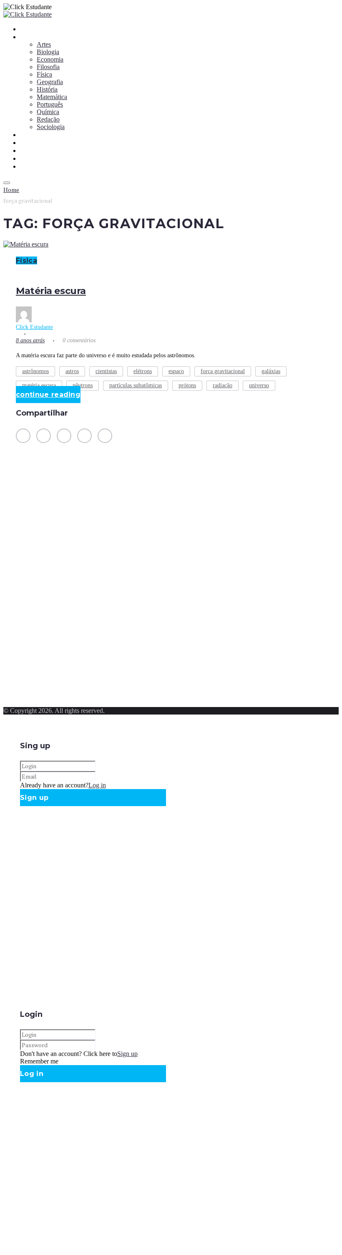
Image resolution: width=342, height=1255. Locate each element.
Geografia (50, 81)
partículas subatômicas (135, 385)
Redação (48, 119)
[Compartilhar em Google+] (64, 435)
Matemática (52, 96)
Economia (50, 59)
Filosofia (48, 66)
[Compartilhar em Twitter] (43, 435)
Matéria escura (51, 290)
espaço (176, 371)
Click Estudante (34, 327)
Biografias (38, 143)
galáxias (271, 371)
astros (72, 371)
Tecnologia (40, 158)
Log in (97, 785)
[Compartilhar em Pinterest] (105, 435)
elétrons (142, 371)
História (47, 89)
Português (50, 104)
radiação (222, 385)
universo (259, 385)
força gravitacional (223, 371)
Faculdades (41, 135)
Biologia (48, 51)
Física (44, 74)
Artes (44, 44)
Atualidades (41, 29)
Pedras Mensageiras (56, 166)
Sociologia (51, 126)
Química (48, 111)
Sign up (127, 1053)
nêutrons (83, 385)
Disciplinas (39, 37)
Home (11, 190)
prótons (187, 385)
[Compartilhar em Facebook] (23, 435)
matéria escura (39, 385)
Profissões (38, 150)
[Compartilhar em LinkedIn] (84, 435)
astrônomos (35, 371)
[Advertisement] (65, 580)
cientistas (106, 371)
